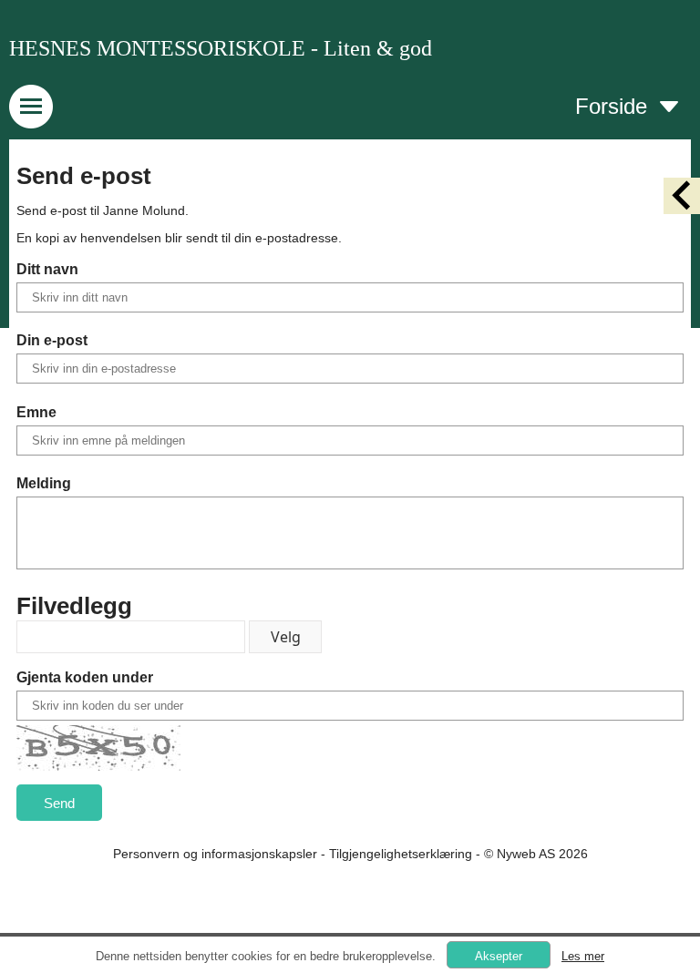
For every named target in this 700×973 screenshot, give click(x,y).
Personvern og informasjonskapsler (215, 853)
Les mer (582, 956)
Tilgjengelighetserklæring (400, 853)
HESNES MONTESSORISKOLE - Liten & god (220, 48)
